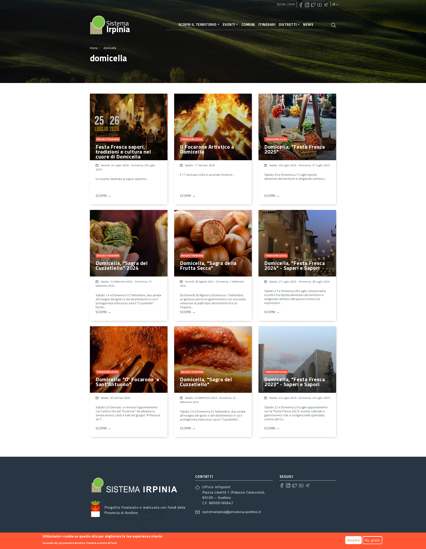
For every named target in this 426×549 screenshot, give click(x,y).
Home (94, 47)
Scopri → (103, 195)
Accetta (353, 540)
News (308, 24)
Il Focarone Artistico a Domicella (207, 149)
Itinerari (267, 24)
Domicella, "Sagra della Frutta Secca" (208, 265)
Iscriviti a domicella (91, 444)
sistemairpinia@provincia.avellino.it (231, 511)
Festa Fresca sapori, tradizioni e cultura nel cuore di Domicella (123, 151)
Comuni (248, 24)
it (334, 4)
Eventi (229, 24)
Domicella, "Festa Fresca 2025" (294, 149)
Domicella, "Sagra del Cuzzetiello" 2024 (122, 265)
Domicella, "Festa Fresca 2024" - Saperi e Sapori (294, 265)
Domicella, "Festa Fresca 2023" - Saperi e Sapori (294, 381)
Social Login (286, 4)
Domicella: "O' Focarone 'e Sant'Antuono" (127, 381)
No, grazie (372, 540)
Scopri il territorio (197, 24)
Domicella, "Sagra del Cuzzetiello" (206, 381)
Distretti (288, 24)
